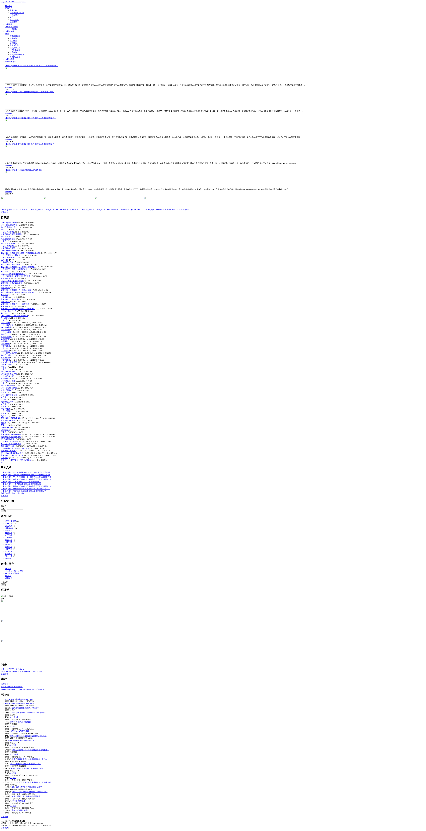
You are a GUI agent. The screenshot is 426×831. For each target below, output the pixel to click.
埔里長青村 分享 (7, 427)
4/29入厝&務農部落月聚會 (11, 444)
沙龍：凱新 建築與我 (9, 225)
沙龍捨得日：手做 (8, 381)
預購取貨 (13, 29)
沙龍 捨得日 (5, 236)
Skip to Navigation (19, 2)
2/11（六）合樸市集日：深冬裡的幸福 (16, 460)
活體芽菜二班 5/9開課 (9, 441)
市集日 (3, 241)
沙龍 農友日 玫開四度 (9, 243)
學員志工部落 (15, 57)
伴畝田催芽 (5, 344)
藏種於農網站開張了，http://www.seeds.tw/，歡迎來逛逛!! (23, 689)
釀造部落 (13, 43)
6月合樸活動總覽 (7, 439)
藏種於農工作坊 (7, 402)
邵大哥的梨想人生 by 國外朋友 (13, 493)
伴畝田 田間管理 (7, 257)
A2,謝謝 (13, 726)
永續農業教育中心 (17, 13)
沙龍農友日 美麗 (7, 386)
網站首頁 (8, 6)
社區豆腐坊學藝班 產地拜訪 (12, 234)
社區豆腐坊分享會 (8, 420)
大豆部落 (13, 41)
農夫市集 (13, 10)
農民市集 (8, 523)
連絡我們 (4, 828)
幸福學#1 (4, 379)
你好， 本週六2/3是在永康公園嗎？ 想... (25, 764)
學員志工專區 (10, 62)
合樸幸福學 (9, 31)
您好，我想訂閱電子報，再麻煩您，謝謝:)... (28, 768)
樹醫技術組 (5, 330)
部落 (7, 34)
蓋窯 (2, 425)
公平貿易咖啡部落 (17, 55)
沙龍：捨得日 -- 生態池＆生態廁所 (14, 316)
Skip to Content (6, 2)
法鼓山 (8, 576)
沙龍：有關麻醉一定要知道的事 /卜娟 (15, 276)
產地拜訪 (8, 530)
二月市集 (4, 458)
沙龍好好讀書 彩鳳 (8, 372)
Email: (4, 508)
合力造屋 (8, 551)
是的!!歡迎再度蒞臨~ (20, 810)
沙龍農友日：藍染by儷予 (10, 264)
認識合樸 (8, 8)
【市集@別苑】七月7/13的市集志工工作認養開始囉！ (22, 210)
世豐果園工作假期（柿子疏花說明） (15, 269)
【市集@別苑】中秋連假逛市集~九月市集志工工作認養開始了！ (30, 144)
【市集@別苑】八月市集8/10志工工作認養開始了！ (25, 170)
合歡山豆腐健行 (7, 390)
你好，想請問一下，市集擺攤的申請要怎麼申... (30, 750)
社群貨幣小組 (15, 48)
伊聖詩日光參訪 (7, 262)
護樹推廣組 (5, 346)
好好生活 (8, 544)
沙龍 (3, 230)
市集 (2, 320)
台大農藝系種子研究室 (14, 571)
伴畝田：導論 (6, 365)
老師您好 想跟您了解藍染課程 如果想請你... (29, 712)
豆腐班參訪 (5, 351)
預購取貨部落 (15, 50)
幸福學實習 (5, 409)
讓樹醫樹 (4, 341)
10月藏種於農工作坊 (9, 374)
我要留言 (4, 684)
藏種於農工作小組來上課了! (12, 455)
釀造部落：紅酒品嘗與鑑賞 (11, 283)
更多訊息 (4, 212)
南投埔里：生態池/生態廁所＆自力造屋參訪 (18, 309)
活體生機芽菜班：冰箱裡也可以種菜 (15, 448)
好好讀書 (8, 542)
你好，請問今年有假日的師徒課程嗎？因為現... (28, 736)
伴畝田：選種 (6, 355)
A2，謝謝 (14, 754)
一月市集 (4, 348)
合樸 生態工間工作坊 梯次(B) (12, 669)
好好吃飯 (8, 547)
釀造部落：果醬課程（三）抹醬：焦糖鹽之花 (18, 267)
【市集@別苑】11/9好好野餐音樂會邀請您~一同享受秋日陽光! (29, 92)
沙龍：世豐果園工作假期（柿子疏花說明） (18, 292)
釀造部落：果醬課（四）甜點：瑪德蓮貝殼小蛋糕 (20, 253)
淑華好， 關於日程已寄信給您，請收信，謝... (29, 792)
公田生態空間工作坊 (9, 223)
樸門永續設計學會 (12, 573)
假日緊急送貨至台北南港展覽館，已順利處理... (34, 782)
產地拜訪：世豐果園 (9, 362)
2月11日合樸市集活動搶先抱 (12, 453)
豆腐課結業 (5, 339)
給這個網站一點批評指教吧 (12, 687)
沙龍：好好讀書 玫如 (9, 395)
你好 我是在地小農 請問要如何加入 (22, 740)
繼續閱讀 (8, 87)
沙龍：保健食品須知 (9, 388)
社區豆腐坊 (14, 15)
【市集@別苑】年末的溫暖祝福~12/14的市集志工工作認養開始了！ (31, 66)
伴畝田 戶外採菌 (7, 232)
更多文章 (4, 496)
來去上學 (8, 556)
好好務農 (8, 549)
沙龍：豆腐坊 (6, 411)
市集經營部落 (15, 36)
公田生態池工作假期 (9, 250)
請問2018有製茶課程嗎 (20, 731)
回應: (7, 701)
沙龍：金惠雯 (6, 332)
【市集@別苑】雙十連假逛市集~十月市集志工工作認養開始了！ (30, 118)
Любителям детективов (25, 699)
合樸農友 (8, 24)
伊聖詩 (8, 569)
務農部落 (13, 38)
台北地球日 (5, 318)
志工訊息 (8, 535)
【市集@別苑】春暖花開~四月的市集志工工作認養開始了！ (167, 210)
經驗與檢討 (9, 528)
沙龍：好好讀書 (7, 325)
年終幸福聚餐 (6, 337)
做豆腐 (3, 392)
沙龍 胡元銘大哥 (7, 376)
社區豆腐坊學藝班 (8, 239)
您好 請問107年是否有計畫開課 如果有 (27, 787)
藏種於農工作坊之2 (8, 451)
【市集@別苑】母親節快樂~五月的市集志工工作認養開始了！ (119, 210)
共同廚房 (4, 271)
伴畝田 (3, 334)
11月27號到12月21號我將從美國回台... (27, 796)
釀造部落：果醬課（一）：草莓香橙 (15, 304)
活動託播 (8, 533)
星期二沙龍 (14, 20)
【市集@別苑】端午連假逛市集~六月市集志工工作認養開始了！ (69, 210)
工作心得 (8, 537)
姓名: (3, 506)
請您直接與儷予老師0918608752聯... (26, 708)
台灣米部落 (14, 45)
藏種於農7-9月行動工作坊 (11, 418)
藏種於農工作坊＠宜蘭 (10, 299)
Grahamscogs (10, 699)
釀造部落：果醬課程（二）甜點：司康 (16, 290)
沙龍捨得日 (5, 430)
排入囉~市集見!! (18, 801)
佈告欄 (8, 558)
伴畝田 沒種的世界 (8, 227)
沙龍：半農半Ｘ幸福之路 (10, 255)
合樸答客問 (9, 59)
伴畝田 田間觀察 (7, 246)
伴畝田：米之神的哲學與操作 (12, 281)
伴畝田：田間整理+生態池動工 (13, 274)
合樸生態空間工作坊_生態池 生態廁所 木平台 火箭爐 (21, 671)
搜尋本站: (5, 582)
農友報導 (8, 526)
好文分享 (8, 540)
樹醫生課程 (5, 323)
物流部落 (13, 52)
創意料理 (8, 554)
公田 (11, 17)
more (2, 462)
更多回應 (4, 817)
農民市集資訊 (10, 521)
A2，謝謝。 (15, 717)
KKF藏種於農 (6, 327)
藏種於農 (13, 22)
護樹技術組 (5, 358)
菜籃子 (3, 399)
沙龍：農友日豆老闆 (9, 353)
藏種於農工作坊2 (7, 446)
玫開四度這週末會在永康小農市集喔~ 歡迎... (29, 759)
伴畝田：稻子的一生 (9, 311)
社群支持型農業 (11, 27)
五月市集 (4, 260)
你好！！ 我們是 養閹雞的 (20, 722)
